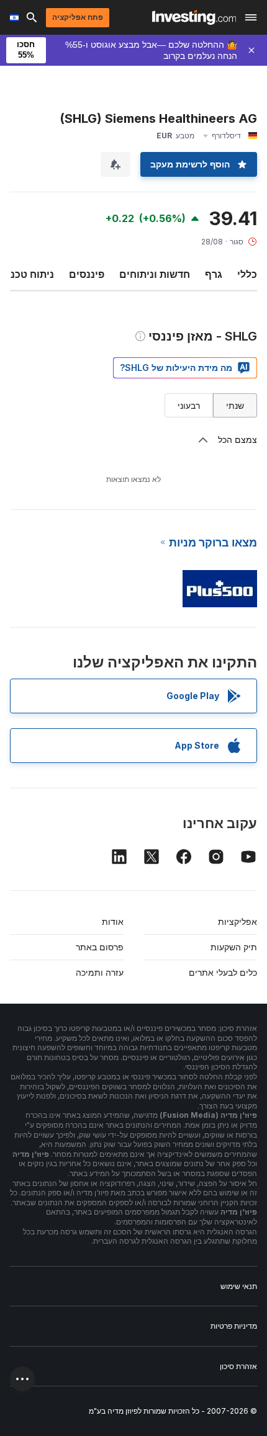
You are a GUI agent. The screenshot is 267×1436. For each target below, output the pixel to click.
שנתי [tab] (235, 405)
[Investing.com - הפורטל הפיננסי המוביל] (194, 17)
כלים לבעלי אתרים (223, 972)
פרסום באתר (100, 947)
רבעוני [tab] (189, 405)
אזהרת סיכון (238, 1366)
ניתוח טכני (30, 274)
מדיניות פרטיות (233, 1326)
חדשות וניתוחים (154, 274)
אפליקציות (237, 921)
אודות (113, 921)
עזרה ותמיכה (100, 972)
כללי (247, 274)
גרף (213, 274)
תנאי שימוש (238, 1286)
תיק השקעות (233, 947)
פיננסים (86, 274)
